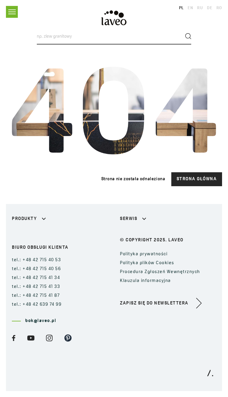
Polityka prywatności (143, 254)
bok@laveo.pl (40, 321)
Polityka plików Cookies (147, 263)
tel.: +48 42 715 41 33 (36, 287)
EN (190, 8)
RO (219, 8)
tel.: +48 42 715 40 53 (36, 260)
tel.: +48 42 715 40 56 (36, 269)
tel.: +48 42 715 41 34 (36, 278)
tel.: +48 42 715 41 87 (36, 296)
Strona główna (197, 179)
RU (200, 8)
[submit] (188, 36)
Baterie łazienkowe (34, 233)
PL (181, 8)
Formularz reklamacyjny (147, 233)
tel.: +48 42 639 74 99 (36, 304)
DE (209, 8)
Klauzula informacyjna (145, 281)
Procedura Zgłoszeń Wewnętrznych (160, 272)
